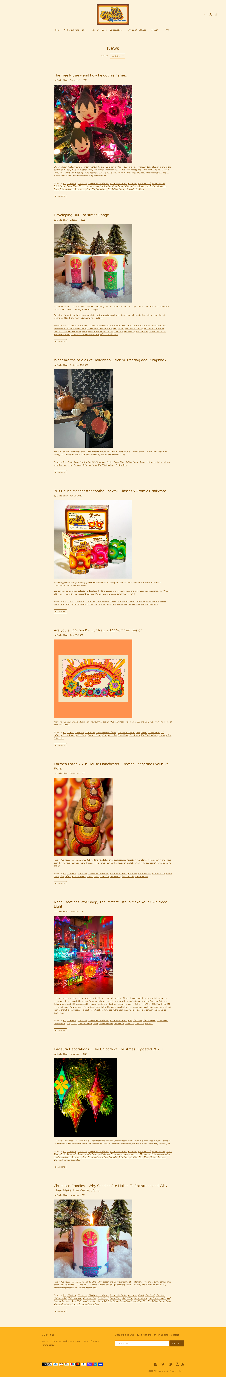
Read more (60, 196)
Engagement (162, 1020)
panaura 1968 (135, 1154)
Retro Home (101, 189)
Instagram (154, 860)
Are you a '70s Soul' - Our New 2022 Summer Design (98, 630)
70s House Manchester (98, 183)
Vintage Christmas (62, 334)
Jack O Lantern (60, 465)
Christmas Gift (144, 183)
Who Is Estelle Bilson (134, 189)
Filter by (104, 56)
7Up (138, 732)
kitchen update (93, 604)
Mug (70, 465)
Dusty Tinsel (103, 1298)
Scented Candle (126, 1301)
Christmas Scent (75, 1298)
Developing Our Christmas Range (81, 215)
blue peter (132, 1295)
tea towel (93, 465)
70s (64, 183)
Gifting (127, 186)
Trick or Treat (121, 465)
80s (130, 1020)
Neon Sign (129, 1023)
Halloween (151, 462)
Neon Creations (106, 1023)
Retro (56, 189)
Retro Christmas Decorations (72, 189)
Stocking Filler (142, 331)
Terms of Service (91, 1341)
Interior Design (138, 186)
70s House (82, 183)
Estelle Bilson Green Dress (111, 186)
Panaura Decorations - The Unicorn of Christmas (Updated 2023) (108, 1049)
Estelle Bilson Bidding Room (99, 328)
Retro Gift (90, 189)
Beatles (144, 732)
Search (45, 1341)
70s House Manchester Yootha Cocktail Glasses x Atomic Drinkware (110, 491)
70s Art (70, 601)
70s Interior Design (118, 183)
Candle (141, 1295)
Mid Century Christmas (156, 186)
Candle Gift (150, 1295)
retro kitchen (134, 604)
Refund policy (48, 1345)
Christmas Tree (158, 183)
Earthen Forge (117, 863)
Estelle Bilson (59, 186)
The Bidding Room (116, 189)
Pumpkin (77, 465)
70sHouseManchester (161, 1371)
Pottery (90, 876)
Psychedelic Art (94, 735)
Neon (95, 1023)
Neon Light (119, 1023)
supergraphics (141, 876)
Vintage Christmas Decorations (85, 334)
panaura (124, 1154)
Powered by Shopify (177, 1371)
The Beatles (134, 735)
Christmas (132, 183)
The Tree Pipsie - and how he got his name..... (91, 75)
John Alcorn (81, 735)
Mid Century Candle (133, 328)
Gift (115, 328)
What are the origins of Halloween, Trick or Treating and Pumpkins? (110, 360)
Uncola (162, 735)
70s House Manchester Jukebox (66, 1341)
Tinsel (146, 1157)
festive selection (104, 315)
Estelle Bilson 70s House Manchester (83, 186)
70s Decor (71, 183)
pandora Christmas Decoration (67, 1157)
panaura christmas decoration (67, 331)
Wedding (149, 1023)
